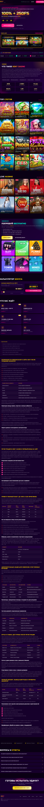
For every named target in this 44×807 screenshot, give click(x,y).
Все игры (41, 99)
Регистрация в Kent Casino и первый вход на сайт (11, 346)
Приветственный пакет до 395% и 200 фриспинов (11, 348)
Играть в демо (7, 237)
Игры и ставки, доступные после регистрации (10, 352)
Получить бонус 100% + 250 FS (22, 787)
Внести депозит (33, 290)
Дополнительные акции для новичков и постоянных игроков (13, 350)
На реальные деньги (20, 237)
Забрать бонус (7, 25)
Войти (32, 1)
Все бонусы (20, 25)
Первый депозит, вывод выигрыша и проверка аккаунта (12, 354)
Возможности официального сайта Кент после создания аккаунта (14, 343)
